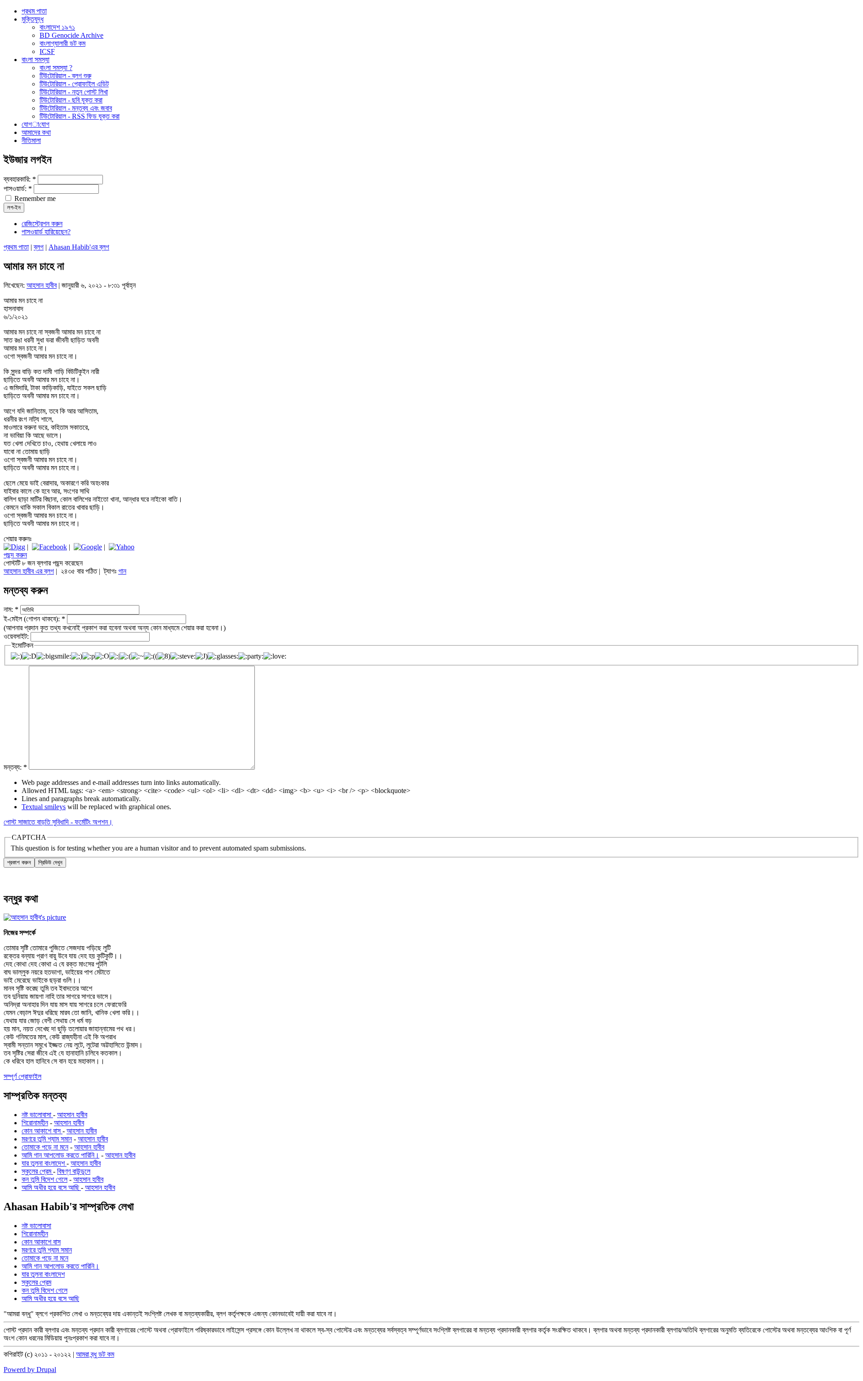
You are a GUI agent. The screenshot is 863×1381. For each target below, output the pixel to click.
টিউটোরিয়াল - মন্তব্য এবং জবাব (76, 108)
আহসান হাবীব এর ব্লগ (29, 571)
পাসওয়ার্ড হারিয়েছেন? (46, 232)
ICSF (47, 51)
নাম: (11, 609)
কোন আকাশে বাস (42, 1131)
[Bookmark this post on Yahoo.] (121, 547)
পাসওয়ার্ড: (18, 188)
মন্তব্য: (15, 767)
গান (122, 571)
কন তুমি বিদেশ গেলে (44, 1179)
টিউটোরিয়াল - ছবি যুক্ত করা (71, 100)
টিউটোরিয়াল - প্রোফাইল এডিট (74, 84)
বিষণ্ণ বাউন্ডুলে (73, 1171)
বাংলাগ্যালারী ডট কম (62, 43)
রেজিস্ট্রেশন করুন (42, 223)
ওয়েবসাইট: (17, 636)
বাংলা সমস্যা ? (56, 67)
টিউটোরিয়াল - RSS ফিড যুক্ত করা (80, 116)
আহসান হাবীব (42, 285)
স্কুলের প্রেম (37, 1171)
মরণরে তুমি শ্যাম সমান (47, 1139)
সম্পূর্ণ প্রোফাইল (22, 1076)
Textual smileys (44, 807)
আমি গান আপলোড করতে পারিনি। (60, 1155)
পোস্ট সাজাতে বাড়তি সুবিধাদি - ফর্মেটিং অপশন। (58, 822)
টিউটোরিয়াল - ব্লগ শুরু (65, 76)
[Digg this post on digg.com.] (14, 547)
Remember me (34, 198)
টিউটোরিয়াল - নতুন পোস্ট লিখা (74, 92)
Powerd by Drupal (30, 1369)
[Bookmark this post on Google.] (88, 547)
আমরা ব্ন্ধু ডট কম (95, 1354)
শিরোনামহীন (35, 1123)
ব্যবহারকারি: (20, 179)
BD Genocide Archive (71, 35)
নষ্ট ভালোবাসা (37, 1114)
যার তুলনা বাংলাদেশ (44, 1163)
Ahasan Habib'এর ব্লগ (79, 247)
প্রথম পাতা (16, 247)
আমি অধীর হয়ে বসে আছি (51, 1187)
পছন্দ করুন (15, 555)
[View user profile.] (35, 917)
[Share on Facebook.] (49, 547)
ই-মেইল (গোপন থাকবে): (34, 619)
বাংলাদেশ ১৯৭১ (57, 27)
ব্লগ (39, 247)
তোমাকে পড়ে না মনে (45, 1147)
